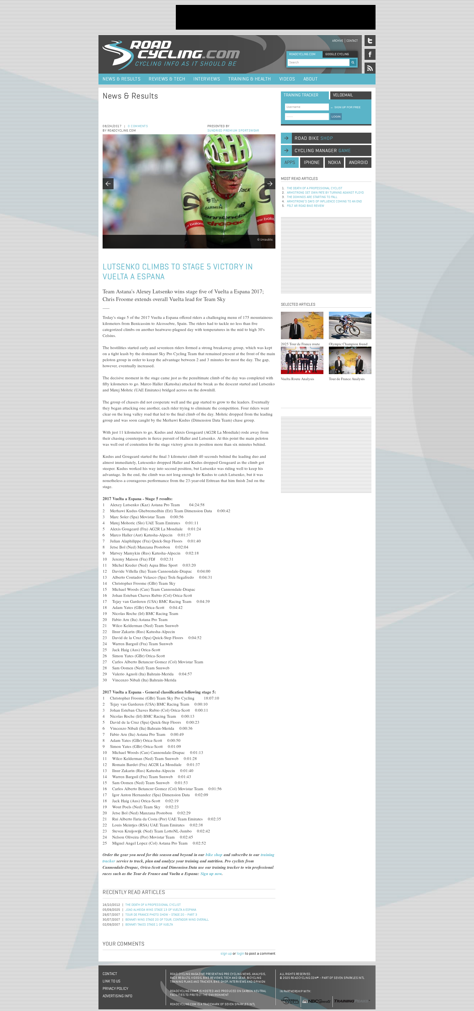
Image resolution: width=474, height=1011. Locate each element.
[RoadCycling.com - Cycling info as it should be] (171, 54)
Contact (352, 40)
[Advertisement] (276, 17)
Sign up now (211, 873)
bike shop (215, 854)
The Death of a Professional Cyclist (153, 905)
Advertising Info (117, 996)
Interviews (206, 79)
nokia (334, 162)
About (310, 79)
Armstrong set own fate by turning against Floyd (325, 192)
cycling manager (323, 150)
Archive (337, 40)
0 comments (138, 126)
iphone (312, 162)
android (358, 162)
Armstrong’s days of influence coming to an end (324, 201)
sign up (226, 954)
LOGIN (336, 116)
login (240, 954)
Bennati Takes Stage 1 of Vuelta (149, 924)
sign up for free (345, 107)
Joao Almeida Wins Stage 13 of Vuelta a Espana (160, 910)
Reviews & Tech (167, 79)
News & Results (121, 79)
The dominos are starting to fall (312, 197)
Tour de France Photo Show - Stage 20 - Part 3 (161, 915)
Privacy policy (115, 989)
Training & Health (249, 79)
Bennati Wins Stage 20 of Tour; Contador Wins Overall (167, 919)
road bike (314, 138)
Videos (287, 79)
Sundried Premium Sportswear (233, 130)
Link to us (111, 981)
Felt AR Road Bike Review (305, 206)
